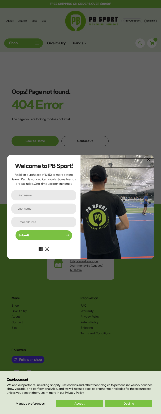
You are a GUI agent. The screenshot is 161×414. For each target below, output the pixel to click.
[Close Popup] (148, 159)
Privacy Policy (74, 393)
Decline (128, 403)
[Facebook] (41, 249)
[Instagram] (47, 249)
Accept (79, 403)
